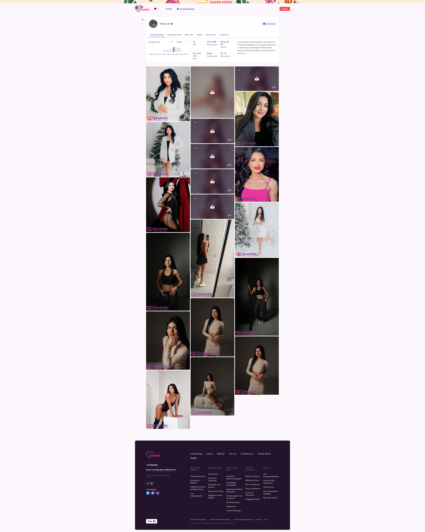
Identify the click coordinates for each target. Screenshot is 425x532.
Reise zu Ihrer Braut (215, 491)
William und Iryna (252, 480)
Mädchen (221, 454)
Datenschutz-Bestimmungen (220, 519)
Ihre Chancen (213, 474)
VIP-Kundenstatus (233, 502)
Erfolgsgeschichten (252, 499)
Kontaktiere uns (247, 454)
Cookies (258, 519)
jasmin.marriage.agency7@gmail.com (161, 469)
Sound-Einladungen (233, 510)
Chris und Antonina (252, 488)
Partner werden (264, 454)
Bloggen (193, 458)
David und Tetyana (252, 476)
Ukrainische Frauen (197, 476)
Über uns (232, 454)
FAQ (265, 519)
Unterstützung (196, 454)
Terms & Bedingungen (198, 519)
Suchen (210, 454)
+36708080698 (152, 465)
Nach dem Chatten (270, 498)
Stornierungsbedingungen (242, 519)
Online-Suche (268, 487)
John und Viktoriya (252, 484)
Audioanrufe (231, 506)
